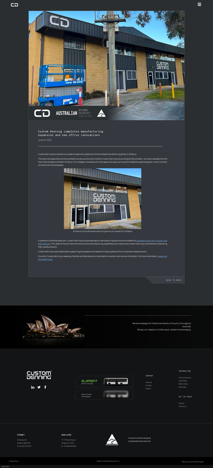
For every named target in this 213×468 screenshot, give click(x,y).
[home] (14, 4)
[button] (199, 4)
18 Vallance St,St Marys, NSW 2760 (23, 441)
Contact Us (182, 406)
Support (181, 403)
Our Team (149, 385)
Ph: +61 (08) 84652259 (68, 446)
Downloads (182, 387)
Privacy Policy (14, 461)
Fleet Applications (185, 378)
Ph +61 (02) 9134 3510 (24, 446)
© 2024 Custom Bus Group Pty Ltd (108, 461)
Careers (148, 388)
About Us (149, 382)
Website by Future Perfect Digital (193, 462)
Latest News (183, 381)
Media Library (183, 384)
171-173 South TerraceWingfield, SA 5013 (68, 441)
